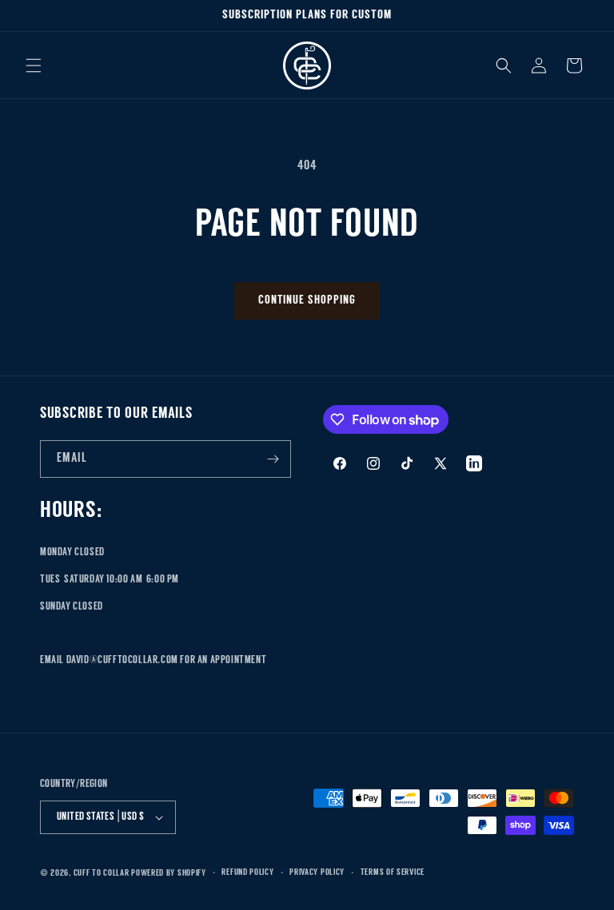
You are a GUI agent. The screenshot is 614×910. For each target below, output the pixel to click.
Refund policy (247, 872)
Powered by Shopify (168, 873)
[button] (33, 65)
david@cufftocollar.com (122, 660)
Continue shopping (307, 301)
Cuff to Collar (102, 873)
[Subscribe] (272, 459)
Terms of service (393, 872)
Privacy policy (317, 872)
